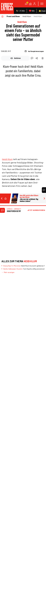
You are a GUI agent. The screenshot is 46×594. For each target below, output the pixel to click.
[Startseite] (2, 16)
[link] (7, 7)
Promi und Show (13, 16)
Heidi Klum (26, 16)
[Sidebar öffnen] (42, 4)
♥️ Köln (32, 11)
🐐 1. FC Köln (20, 11)
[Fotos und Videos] (30, 3)
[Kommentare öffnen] (44, 190)
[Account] (34, 3)
